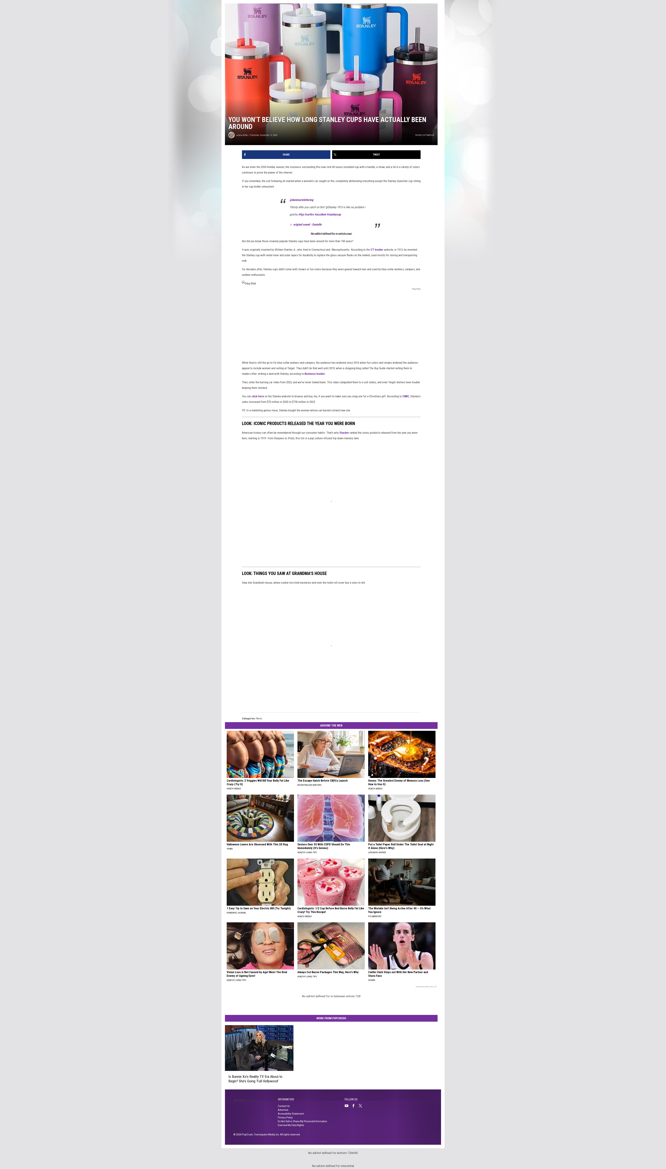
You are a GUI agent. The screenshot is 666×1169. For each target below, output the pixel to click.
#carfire (309, 214)
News (259, 718)
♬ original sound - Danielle (306, 224)
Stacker (344, 432)
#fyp (301, 214)
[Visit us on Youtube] (347, 1106)
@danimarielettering (301, 200)
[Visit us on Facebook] (354, 1106)
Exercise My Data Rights (291, 1125)
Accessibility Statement (291, 1113)
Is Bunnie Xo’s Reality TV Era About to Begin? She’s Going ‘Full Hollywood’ (255, 1078)
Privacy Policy (285, 1117)
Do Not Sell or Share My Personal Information (302, 1121)
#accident (320, 214)
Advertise (283, 1110)
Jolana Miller (242, 135)
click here (258, 396)
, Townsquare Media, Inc (266, 1134)
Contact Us (284, 1106)
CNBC (405, 396)
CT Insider (377, 249)
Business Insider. (315, 373)
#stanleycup (334, 214)
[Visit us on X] (361, 1106)
